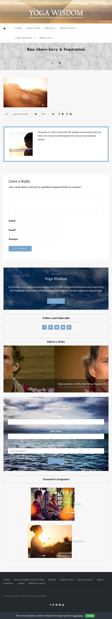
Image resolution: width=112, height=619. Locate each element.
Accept (90, 616)
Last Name (56, 431)
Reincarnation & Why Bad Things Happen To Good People (38, 384)
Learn (21, 583)
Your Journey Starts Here (29, 580)
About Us (45, 38)
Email (12, 230)
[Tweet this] (72, 63)
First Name (56, 416)
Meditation (67, 28)
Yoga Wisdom (23, 38)
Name (12, 220)
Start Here (33, 28)
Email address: (56, 445)
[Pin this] (85, 63)
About (100, 580)
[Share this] (66, 63)
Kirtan (49, 28)
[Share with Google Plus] (79, 63)
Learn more (78, 615)
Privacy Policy (37, 583)
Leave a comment (20, 114)
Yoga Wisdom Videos (31, 387)
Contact (8, 583)
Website (13, 239)
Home (18, 28)
